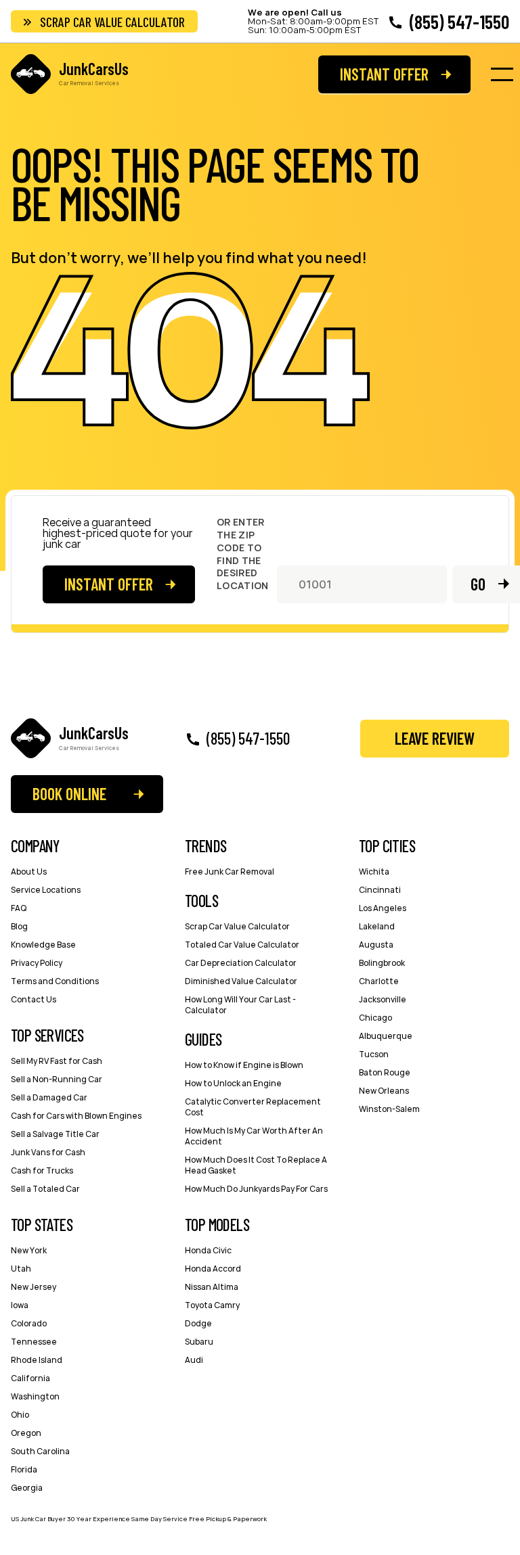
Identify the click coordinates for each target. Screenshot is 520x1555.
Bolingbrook (382, 963)
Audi (194, 1360)
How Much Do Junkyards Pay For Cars (256, 1188)
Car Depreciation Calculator (241, 963)
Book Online (69, 794)
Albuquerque (385, 1036)
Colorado (29, 1323)
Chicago (375, 1017)
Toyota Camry (212, 1305)
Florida (24, 1469)
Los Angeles (382, 908)
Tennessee (34, 1341)
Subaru (199, 1341)
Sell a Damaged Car (49, 1097)
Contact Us (33, 999)
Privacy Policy (36, 963)
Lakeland (377, 926)
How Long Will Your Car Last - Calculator (240, 1005)
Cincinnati (380, 890)
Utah (21, 1268)
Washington (35, 1396)
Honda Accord (213, 1268)
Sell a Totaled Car (45, 1188)
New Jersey (33, 1287)
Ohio (20, 1414)
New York (29, 1250)
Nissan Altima (211, 1287)
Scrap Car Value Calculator (112, 22)
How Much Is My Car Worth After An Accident (254, 1136)
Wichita (374, 871)
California (30, 1378)
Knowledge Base (43, 944)
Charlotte (379, 981)
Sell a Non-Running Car (56, 1079)
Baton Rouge (384, 1072)
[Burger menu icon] (501, 74)
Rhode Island (36, 1360)
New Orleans (384, 1090)
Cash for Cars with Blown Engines (76, 1115)
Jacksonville (382, 999)
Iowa (19, 1305)
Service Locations (46, 890)
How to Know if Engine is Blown (244, 1065)
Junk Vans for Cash (48, 1152)
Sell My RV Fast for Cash (56, 1061)
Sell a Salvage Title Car (55, 1134)
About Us (29, 871)
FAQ (18, 908)
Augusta (376, 944)
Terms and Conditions (55, 981)
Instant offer (384, 74)
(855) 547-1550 (459, 21)
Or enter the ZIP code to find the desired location (242, 554)
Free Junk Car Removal (229, 871)
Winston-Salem (389, 1109)
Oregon (26, 1433)
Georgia (27, 1487)
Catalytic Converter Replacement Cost (253, 1107)
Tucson (374, 1054)
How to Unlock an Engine (233, 1083)
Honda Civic (208, 1250)
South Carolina (40, 1451)
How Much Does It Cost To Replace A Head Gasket (256, 1165)
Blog (19, 926)
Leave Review (435, 738)
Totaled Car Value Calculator (242, 944)
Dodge (198, 1323)
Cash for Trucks (42, 1170)
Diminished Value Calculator (241, 981)
